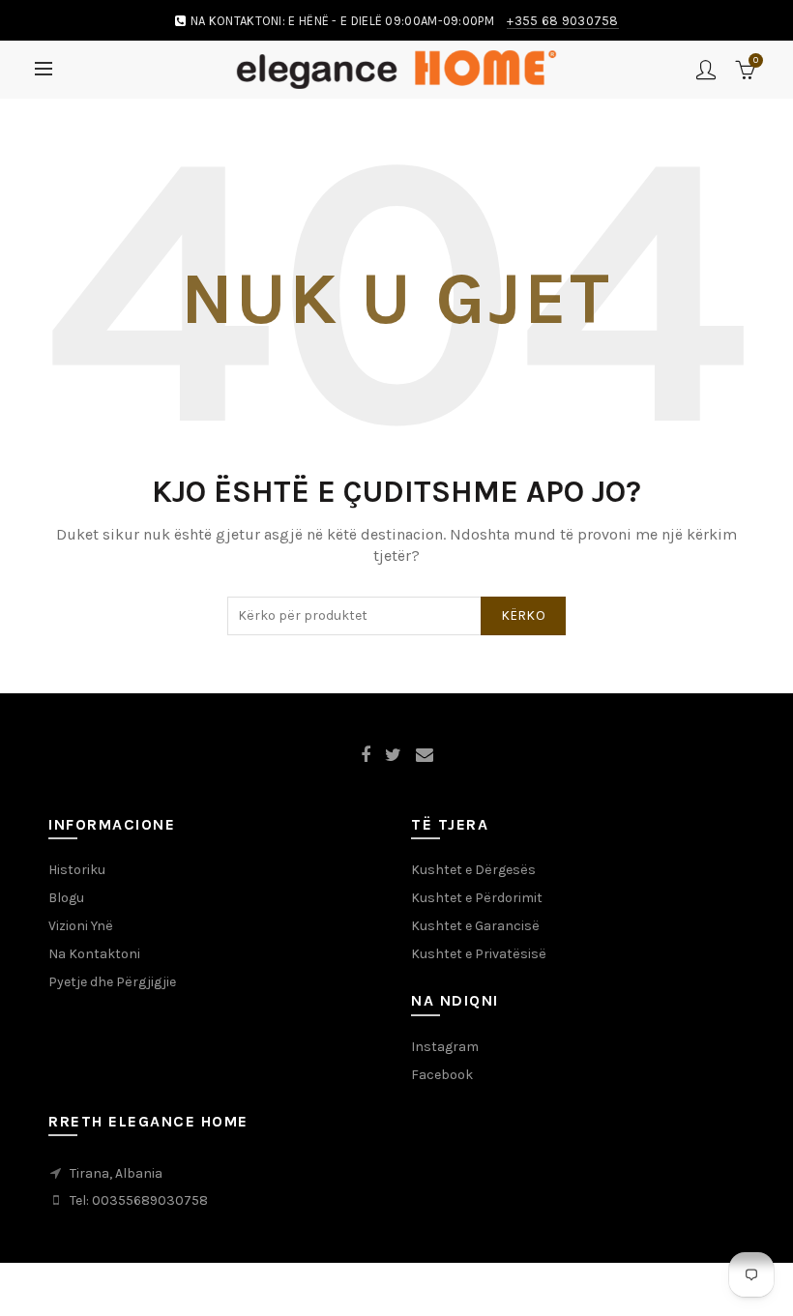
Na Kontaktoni (94, 954)
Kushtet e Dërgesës (473, 870)
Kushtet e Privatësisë (478, 954)
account (705, 69)
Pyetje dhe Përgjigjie (112, 982)
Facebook (442, 1075)
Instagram (445, 1046)
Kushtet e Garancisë (475, 926)
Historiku (76, 870)
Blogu (66, 898)
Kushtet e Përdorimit (477, 898)
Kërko (523, 615)
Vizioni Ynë (80, 926)
